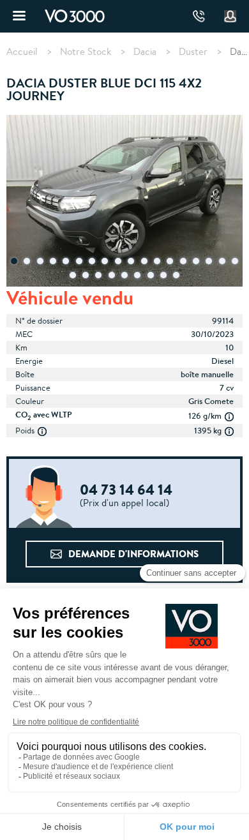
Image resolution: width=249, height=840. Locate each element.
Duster (193, 51)
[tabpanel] (124, 202)
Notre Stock (85, 51)
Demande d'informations (133, 553)
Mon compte (230, 16)
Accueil (22, 51)
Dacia (144, 51)
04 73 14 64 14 (199, 16)
